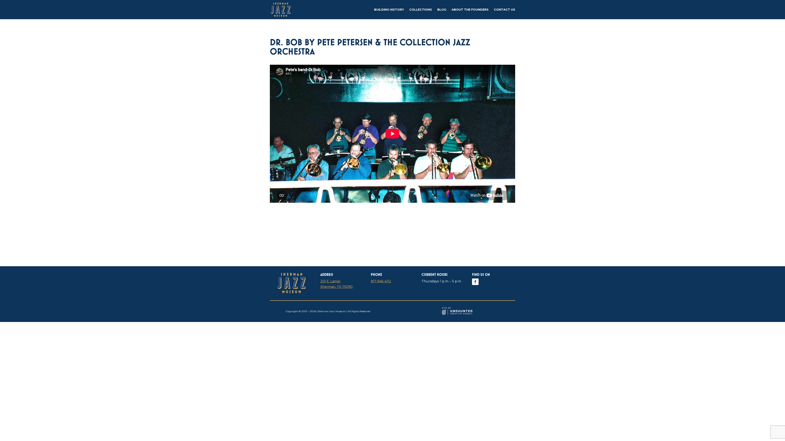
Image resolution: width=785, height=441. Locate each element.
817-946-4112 (381, 281)
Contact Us (504, 9)
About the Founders (470, 9)
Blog (441, 9)
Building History (389, 9)
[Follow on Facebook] (475, 281)
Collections (420, 9)
